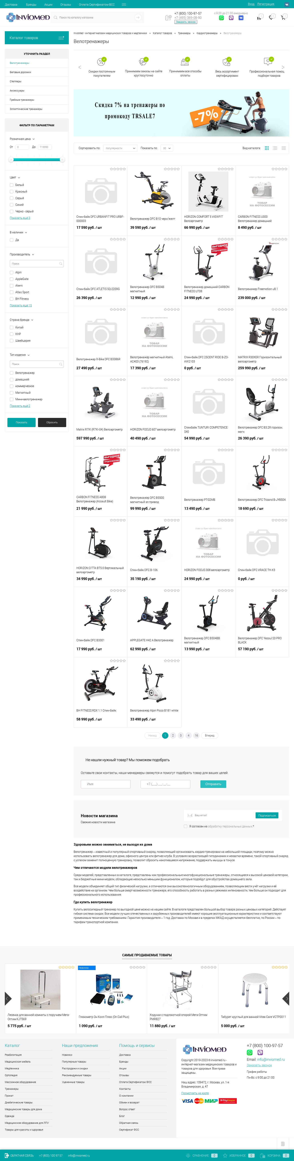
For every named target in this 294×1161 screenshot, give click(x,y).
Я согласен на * (221, 826)
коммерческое (24, 386)
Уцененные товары (73, 1082)
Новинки (67, 1054)
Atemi (19, 285)
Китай (19, 327)
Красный (21, 191)
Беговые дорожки (20, 72)
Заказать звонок (186, 21)
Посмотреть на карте (195, 1093)
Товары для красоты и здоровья (24, 1129)
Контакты (125, 1088)
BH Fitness (22, 298)
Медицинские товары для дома (23, 1109)
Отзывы (65, 4)
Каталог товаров (24, 38)
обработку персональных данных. (230, 826)
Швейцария (23, 340)
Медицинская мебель (18, 1061)
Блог (122, 1116)
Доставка (11, 4)
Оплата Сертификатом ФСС (97, 4)
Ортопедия (11, 1075)
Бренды (31, 4)
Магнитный (23, 392)
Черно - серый (24, 211)
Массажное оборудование (20, 1082)
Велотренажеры (19, 62)
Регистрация (265, 4)
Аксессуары (17, 90)
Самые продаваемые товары (147, 955)
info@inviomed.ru (271, 1059)
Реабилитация (13, 1054)
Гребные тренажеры (22, 99)
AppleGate (21, 279)
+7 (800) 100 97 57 (51, 1155)
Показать (21, 422)
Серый (19, 198)
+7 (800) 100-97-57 (188, 13)
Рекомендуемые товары (76, 1075)
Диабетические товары (19, 1102)
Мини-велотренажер (28, 399)
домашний (22, 379)
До (34, 147)
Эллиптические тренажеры (26, 108)
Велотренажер (25, 372)
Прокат (9, 1095)
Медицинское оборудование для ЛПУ (27, 1122)
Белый (19, 185)
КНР (18, 334)
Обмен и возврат (129, 1102)
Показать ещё (20, 218)
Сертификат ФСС (129, 1129)
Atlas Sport (22, 292)
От (11, 147)
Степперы (15, 81)
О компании (126, 1095)
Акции (48, 4)
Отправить (213, 784)
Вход (251, 4)
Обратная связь (128, 1122)
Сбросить (52, 422)
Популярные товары (74, 1061)
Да (17, 240)
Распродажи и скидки (75, 1068)
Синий (19, 204)
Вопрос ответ (127, 1109)
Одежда (9, 1116)
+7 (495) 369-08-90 (188, 18)
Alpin (18, 272)
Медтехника (12, 1068)
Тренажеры (12, 1088)
